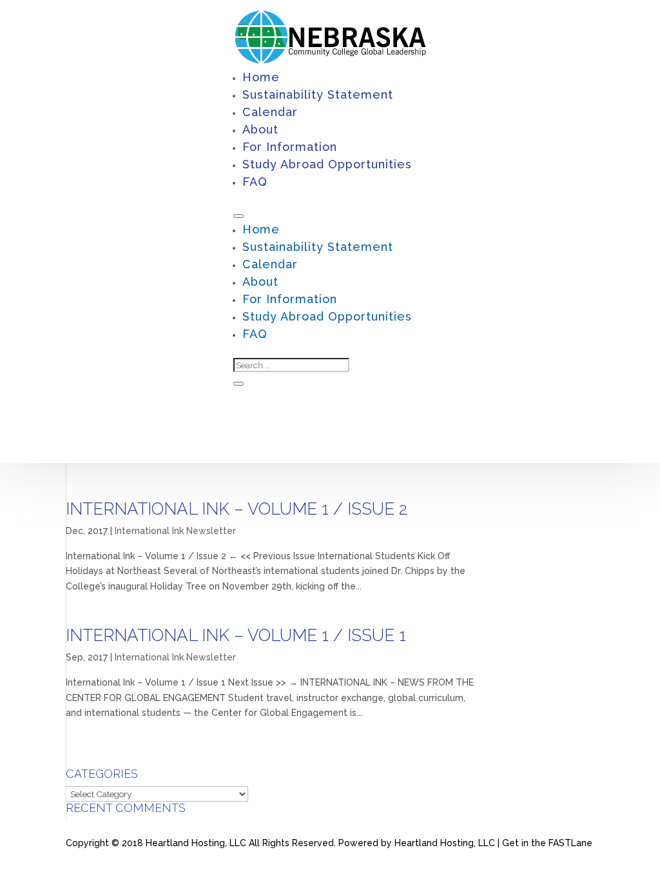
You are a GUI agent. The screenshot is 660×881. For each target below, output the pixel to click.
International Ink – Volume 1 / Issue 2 (236, 509)
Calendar (270, 112)
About (260, 129)
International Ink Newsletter (175, 531)
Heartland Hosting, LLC (444, 843)
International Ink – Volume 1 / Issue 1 (236, 635)
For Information (289, 146)
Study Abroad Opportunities (327, 164)
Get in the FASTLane (547, 843)
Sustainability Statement (317, 94)
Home (261, 77)
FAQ (254, 181)
